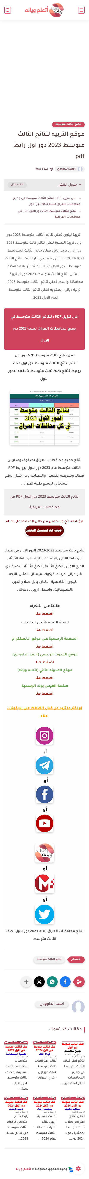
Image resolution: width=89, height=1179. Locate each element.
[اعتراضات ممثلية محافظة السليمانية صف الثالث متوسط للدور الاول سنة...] (16, 1048)
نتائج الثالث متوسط (68, 124)
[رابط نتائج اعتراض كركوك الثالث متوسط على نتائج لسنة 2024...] (16, 1103)
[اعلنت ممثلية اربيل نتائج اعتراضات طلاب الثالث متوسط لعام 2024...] (45, 1103)
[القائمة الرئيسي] (81, 10)
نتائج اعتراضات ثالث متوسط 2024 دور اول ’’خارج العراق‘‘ (45, 1070)
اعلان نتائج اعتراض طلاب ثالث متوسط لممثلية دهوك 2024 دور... (74, 1128)
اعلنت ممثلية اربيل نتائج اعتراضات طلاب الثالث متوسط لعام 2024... (44, 1128)
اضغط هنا (44, 663)
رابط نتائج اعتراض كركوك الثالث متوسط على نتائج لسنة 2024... (17, 1128)
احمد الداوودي (66, 169)
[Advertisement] (44, 74)
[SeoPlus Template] (70, 1169)
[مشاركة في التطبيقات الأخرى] (26, 981)
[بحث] (7, 10)
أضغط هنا (44, 614)
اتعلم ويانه (23, 1169)
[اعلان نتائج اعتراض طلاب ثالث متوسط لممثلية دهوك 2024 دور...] (73, 1103)
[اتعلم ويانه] (44, 10)
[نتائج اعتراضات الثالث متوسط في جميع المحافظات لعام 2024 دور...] (73, 1048)
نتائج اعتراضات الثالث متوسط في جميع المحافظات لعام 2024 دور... (73, 1072)
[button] (65, 981)
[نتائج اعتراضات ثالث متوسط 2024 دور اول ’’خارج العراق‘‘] (45, 1048)
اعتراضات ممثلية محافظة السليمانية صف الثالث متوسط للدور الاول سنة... (16, 1075)
